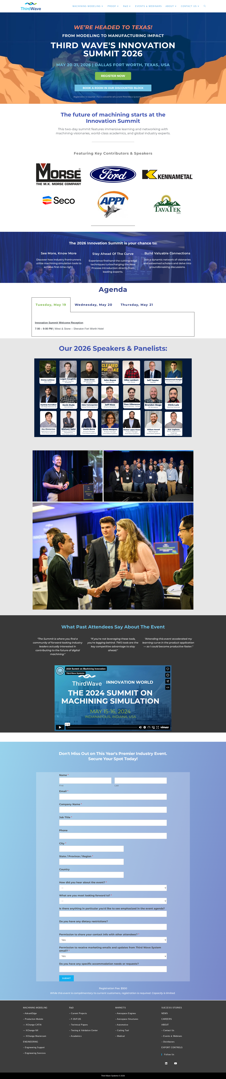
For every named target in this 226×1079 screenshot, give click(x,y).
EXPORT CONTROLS (172, 1047)
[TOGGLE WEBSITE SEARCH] (205, 6)
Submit (66, 978)
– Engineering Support (34, 1047)
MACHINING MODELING (35, 1008)
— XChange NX (30, 1030)
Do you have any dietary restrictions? (83, 921)
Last (117, 785)
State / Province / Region (76, 856)
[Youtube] (175, 1063)
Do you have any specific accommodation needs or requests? (99, 963)
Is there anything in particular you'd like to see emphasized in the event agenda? (112, 908)
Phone (63, 830)
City (62, 843)
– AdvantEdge (30, 1013)
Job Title (65, 817)
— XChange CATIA (32, 1025)
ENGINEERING (30, 1042)
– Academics (75, 1036)
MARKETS (120, 1008)
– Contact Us (167, 1030)
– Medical (120, 1036)
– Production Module (33, 1019)
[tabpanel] (113, 324)
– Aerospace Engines (125, 1013)
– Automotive (121, 1025)
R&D (71, 1008)
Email (63, 791)
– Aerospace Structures (126, 1019)
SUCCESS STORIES (171, 1008)
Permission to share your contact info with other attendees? (99, 934)
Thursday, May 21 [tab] (137, 305)
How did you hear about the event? (83, 882)
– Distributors (167, 1042)
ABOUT (165, 1025)
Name (64, 775)
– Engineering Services (34, 1053)
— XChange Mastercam (34, 1036)
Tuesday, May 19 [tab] (51, 305)
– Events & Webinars (171, 1036)
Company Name (70, 804)
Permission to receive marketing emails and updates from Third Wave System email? (110, 949)
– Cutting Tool (122, 1030)
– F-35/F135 (75, 1019)
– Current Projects (78, 1013)
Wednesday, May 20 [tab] (94, 305)
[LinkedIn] (166, 1063)
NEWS (164, 1013)
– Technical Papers (78, 1025)
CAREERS (166, 1019)
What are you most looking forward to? (85, 895)
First (61, 785)
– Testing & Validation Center (83, 1030)
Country (64, 869)
